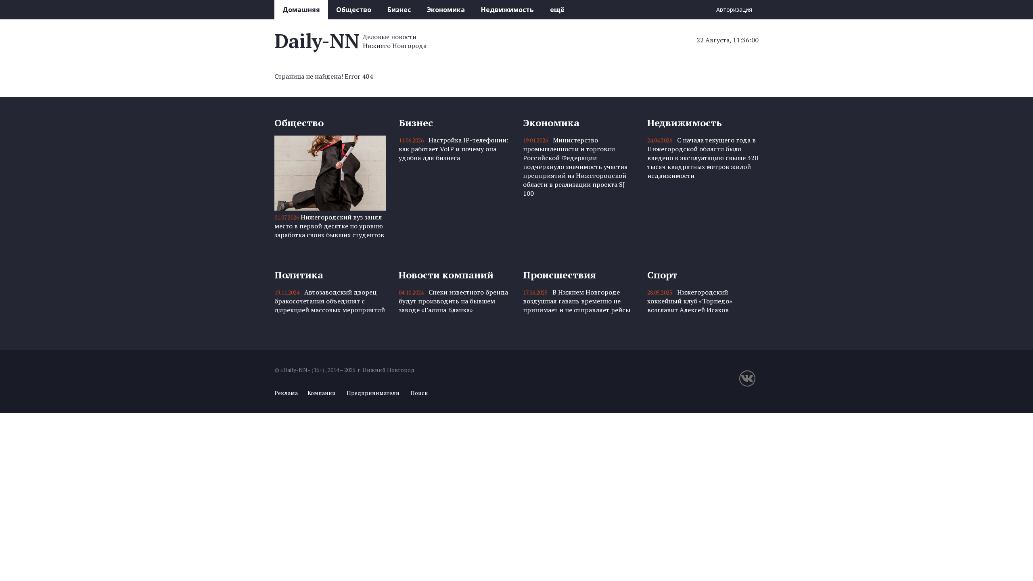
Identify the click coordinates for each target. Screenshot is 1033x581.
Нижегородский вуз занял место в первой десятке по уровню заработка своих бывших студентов (329, 226)
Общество (353, 9)
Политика (298, 274)
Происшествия (559, 274)
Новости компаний (446, 274)
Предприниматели (373, 393)
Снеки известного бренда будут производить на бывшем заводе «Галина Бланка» (453, 301)
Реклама (286, 393)
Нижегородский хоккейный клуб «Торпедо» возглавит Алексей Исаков (689, 301)
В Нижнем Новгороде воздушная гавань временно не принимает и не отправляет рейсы (576, 301)
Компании (321, 393)
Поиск (419, 393)
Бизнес (399, 9)
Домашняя (301, 9)
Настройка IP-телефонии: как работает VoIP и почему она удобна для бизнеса (453, 149)
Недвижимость (507, 9)
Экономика (446, 9)
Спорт (662, 274)
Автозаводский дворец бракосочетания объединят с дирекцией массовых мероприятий (329, 301)
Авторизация (734, 9)
